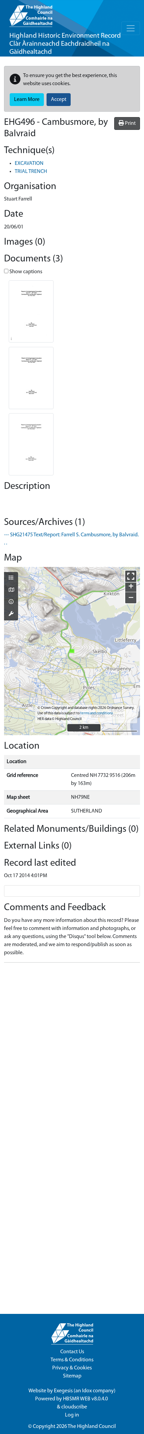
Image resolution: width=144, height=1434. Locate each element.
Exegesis (63, 1391)
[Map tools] (11, 614)
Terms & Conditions (72, 1360)
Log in (72, 1415)
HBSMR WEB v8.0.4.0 (86, 1399)
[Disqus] (72, 1052)
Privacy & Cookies (72, 1368)
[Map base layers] (11, 590)
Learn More (27, 99)
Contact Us (72, 1352)
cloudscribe (74, 1407)
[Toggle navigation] (130, 28)
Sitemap (72, 1376)
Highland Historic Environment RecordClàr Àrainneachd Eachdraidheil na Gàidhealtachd (65, 44)
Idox (87, 1391)
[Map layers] (11, 578)
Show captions (25, 272)
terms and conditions (96, 713)
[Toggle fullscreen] (130, 576)
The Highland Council (92, 1426)
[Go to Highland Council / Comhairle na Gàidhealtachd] (30, 13)
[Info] (11, 602)
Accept (58, 99)
